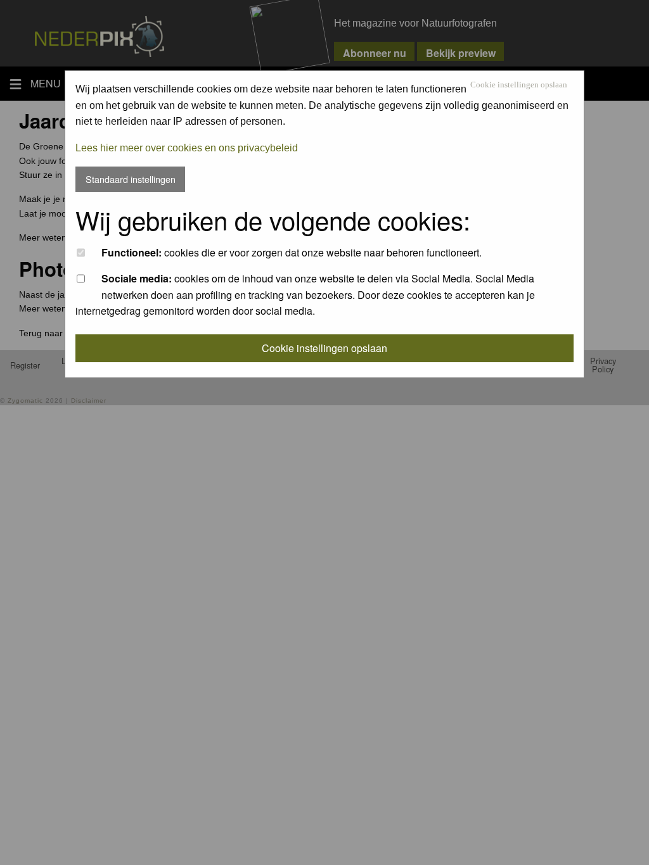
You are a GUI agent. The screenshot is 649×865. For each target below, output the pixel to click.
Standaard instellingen (131, 179)
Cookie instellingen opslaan (518, 85)
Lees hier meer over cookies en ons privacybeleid (186, 147)
